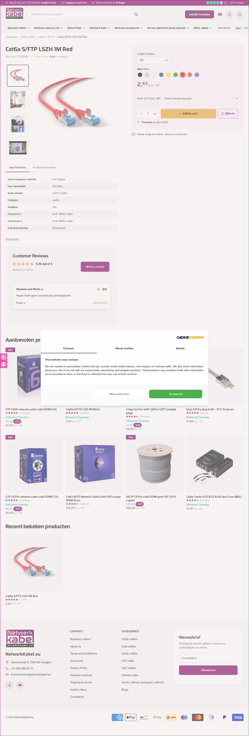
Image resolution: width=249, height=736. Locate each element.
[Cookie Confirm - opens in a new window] (190, 337)
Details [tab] (180, 348)
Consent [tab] (68, 348)
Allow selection (119, 394)
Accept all (175, 394)
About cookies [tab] (124, 348)
